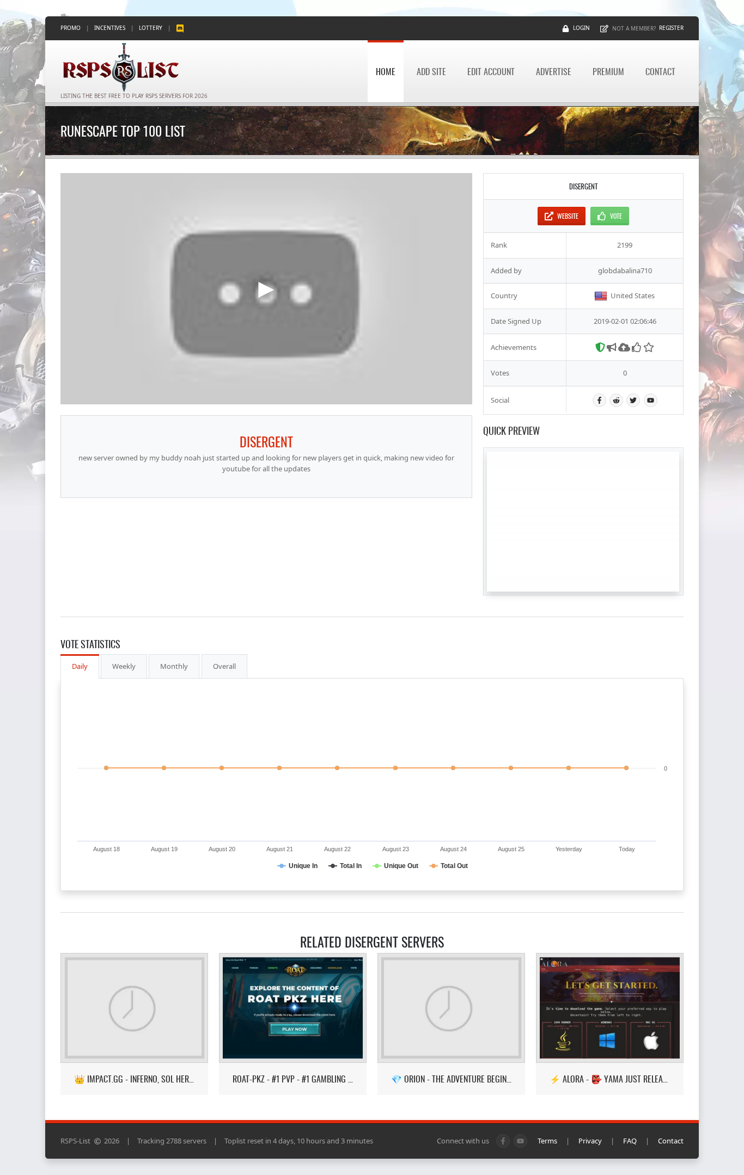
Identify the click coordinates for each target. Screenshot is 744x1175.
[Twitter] (633, 400)
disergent (266, 441)
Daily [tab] (80, 666)
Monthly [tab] (174, 666)
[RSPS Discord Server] (180, 28)
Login (581, 28)
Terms (547, 1141)
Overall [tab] (224, 666)
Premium (608, 71)
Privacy (590, 1141)
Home (385, 71)
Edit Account (491, 71)
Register (671, 28)
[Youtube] (650, 400)
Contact (660, 71)
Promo (70, 28)
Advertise (553, 71)
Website (567, 215)
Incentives (109, 28)
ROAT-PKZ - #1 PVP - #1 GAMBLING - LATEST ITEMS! (293, 1079)
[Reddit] (616, 400)
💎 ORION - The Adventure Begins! (451, 1079)
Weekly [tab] (124, 666)
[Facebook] (599, 400)
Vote (616, 215)
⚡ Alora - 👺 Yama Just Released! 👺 (610, 1079)
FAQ (630, 1141)
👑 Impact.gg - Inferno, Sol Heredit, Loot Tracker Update (134, 1079)
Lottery (150, 28)
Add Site (431, 71)
